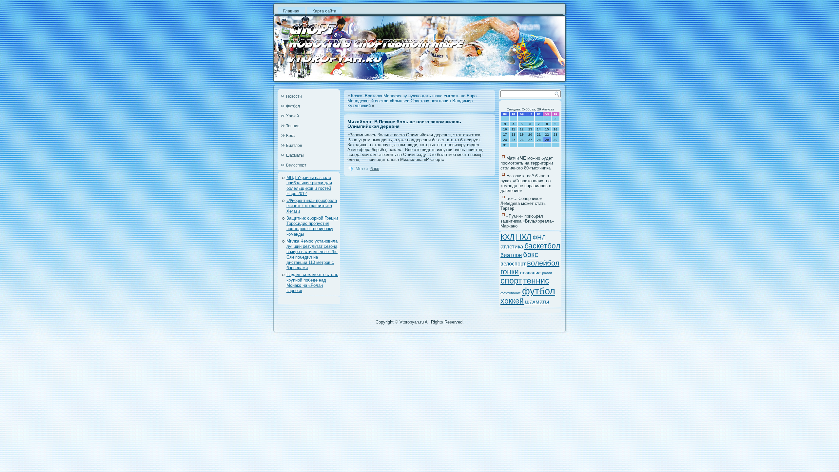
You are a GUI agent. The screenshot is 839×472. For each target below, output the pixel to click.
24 (505, 140)
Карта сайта (324, 11)
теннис (536, 280)
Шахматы (295, 155)
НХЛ (523, 237)
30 (555, 140)
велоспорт (513, 263)
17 (505, 134)
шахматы (537, 301)
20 (530, 134)
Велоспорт (296, 165)
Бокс (290, 135)
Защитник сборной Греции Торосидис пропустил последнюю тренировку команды (312, 226)
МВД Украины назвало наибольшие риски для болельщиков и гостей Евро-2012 (309, 185)
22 (547, 134)
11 (513, 129)
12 (522, 129)
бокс (374, 168)
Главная (291, 11)
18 (514, 134)
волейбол (543, 263)
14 (539, 129)
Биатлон (294, 145)
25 (514, 140)
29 (547, 140)
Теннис (292, 126)
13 (530, 129)
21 (539, 134)
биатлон (511, 255)
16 (555, 129)
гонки (509, 271)
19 (522, 134)
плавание (530, 272)
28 (539, 140)
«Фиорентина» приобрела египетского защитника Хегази (311, 206)
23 (555, 134)
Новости (294, 96)
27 (530, 140)
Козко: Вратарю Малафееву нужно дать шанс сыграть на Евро (414, 95)
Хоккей (292, 116)
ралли (547, 273)
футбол (538, 290)
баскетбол (542, 246)
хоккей (512, 301)
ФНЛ (539, 237)
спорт (511, 280)
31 (505, 145)
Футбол (293, 106)
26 (522, 140)
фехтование (510, 293)
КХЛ (507, 237)
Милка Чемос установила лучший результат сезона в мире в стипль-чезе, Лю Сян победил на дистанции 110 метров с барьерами (312, 254)
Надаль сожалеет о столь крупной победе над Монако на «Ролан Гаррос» (312, 282)
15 (547, 129)
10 (505, 129)
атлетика (511, 246)
